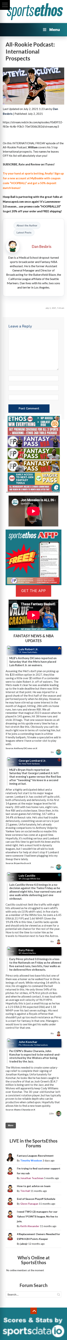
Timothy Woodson (31, 1160)
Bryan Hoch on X (22, 863)
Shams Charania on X (24, 1109)
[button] (5, 5)
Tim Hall (25, 1190)
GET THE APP (33, 591)
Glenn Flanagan (29, 1203)
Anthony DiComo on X (25, 748)
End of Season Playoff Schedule (36, 1198)
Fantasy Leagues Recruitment (35, 1155)
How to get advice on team (33, 1186)
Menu (54, 29)
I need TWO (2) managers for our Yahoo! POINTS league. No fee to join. (37, 1216)
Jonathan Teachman (32, 1178)
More (10, 1125)
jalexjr (24, 1243)
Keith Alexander (29, 1226)
